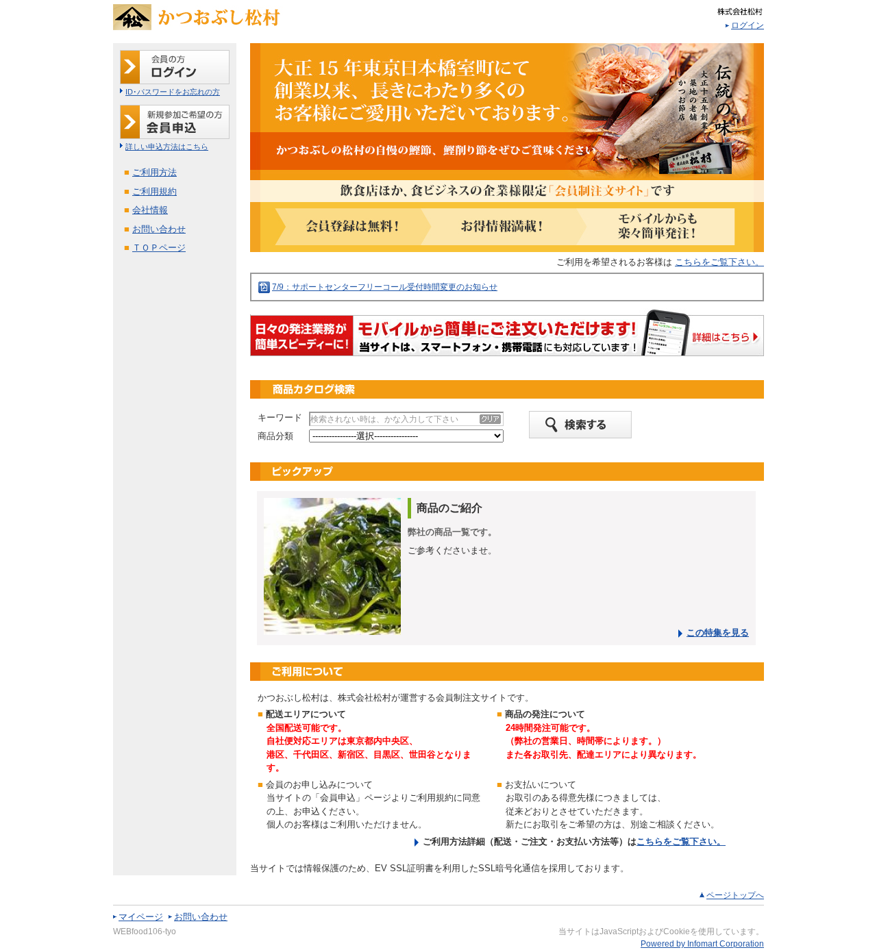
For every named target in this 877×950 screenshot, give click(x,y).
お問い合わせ (200, 917)
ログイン (747, 25)
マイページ (141, 917)
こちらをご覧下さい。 (719, 262)
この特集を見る (718, 632)
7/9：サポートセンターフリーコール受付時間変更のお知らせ (384, 287)
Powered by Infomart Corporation (702, 944)
